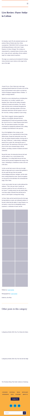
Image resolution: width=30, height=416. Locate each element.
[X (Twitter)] (19, 405)
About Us (25, 394)
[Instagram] (11, 405)
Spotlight (25, 392)
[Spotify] (15, 405)
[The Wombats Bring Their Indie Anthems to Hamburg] (15, 370)
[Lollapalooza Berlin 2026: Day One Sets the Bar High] (15, 345)
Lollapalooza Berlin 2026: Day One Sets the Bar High (15, 358)
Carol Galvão (10, 290)
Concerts (5, 392)
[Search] (24, 412)
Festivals (12, 392)
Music (18, 392)
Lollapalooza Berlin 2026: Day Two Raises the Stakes (15, 332)
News (12, 394)
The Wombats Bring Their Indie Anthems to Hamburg (15, 382)
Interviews (5, 394)
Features (18, 394)
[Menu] (27, 3)
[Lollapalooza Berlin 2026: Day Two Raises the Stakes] (15, 321)
